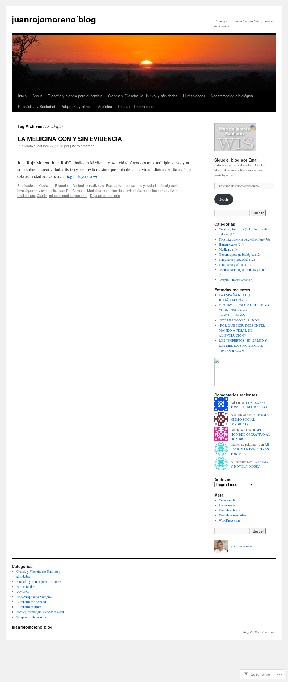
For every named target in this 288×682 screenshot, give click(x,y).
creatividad (95, 185)
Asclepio (79, 185)
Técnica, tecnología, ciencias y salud (242, 269)
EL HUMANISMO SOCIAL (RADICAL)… (250, 419)
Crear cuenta (227, 500)
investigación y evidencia (36, 190)
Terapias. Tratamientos (136, 106)
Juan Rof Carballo (72, 190)
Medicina (104, 106)
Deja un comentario (105, 195)
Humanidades (194, 95)
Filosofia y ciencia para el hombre (75, 95)
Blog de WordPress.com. (259, 632)
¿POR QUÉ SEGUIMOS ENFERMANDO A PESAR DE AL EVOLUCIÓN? (242, 330)
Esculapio (113, 185)
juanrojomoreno (82, 145)
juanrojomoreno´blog (54, 19)
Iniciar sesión (228, 505)
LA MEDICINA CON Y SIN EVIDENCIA (69, 138)
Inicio (22, 95)
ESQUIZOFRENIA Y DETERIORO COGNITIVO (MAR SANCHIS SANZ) (244, 310)
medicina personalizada (161, 190)
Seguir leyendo (82, 176)
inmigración (170, 185)
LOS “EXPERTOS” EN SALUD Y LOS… (250, 404)
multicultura (26, 195)
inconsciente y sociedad (141, 185)
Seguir (223, 199)
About (37, 95)
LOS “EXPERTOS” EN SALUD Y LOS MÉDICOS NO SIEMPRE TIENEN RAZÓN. (243, 345)
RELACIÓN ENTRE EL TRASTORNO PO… (250, 449)
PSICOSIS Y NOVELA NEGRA (249, 464)
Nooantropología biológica (232, 95)
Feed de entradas (230, 510)
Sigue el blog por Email (236, 160)
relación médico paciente (68, 195)
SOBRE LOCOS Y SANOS (239, 320)
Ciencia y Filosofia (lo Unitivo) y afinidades (142, 95)
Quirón (42, 195)
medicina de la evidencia (122, 190)
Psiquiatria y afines (76, 106)
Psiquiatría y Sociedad (36, 106)
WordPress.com (229, 520)
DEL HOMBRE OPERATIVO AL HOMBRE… (250, 434)
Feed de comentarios (232, 515)
